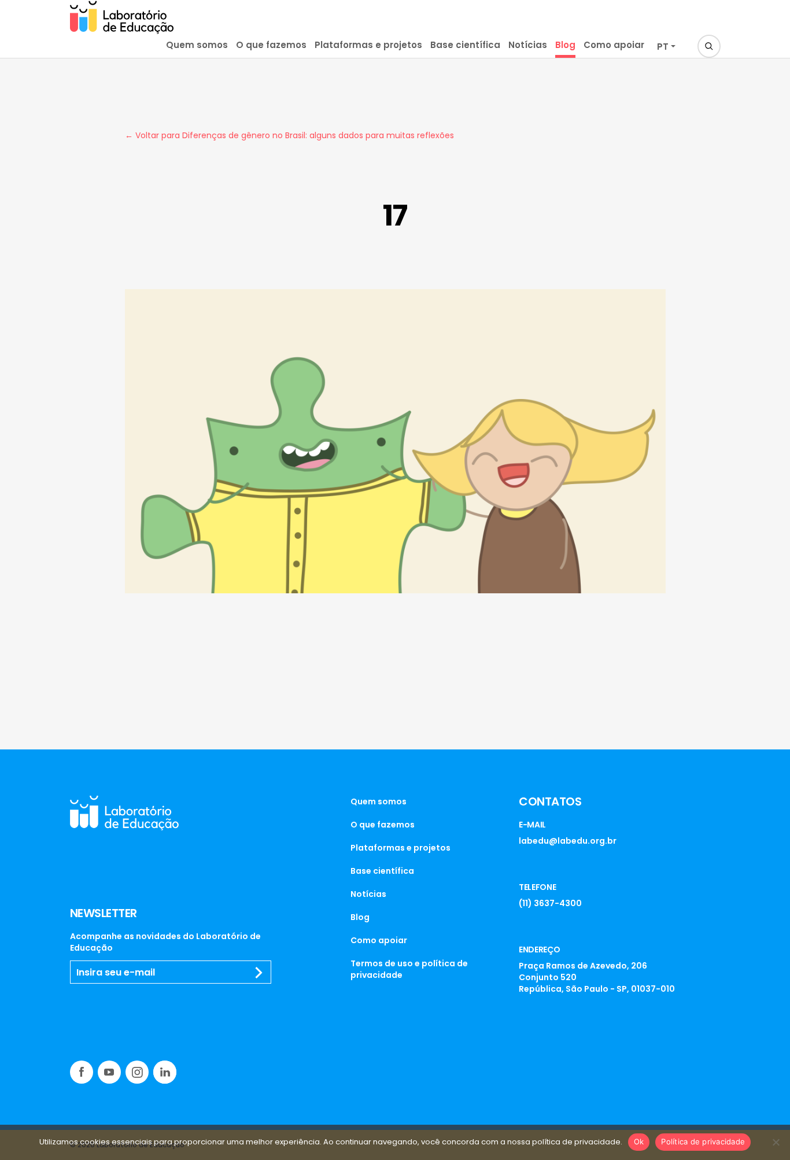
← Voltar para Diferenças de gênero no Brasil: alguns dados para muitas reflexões (289, 135)
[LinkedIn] (164, 1072)
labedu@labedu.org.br (568, 841)
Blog (565, 45)
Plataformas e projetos (368, 45)
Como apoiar (614, 45)
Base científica (465, 45)
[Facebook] (81, 1072)
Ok (639, 1141)
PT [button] (663, 46)
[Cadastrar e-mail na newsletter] (259, 972)
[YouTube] (109, 1072)
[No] (775, 1142)
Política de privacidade (703, 1141)
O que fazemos (271, 45)
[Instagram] (137, 1072)
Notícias (527, 45)
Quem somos (197, 45)
